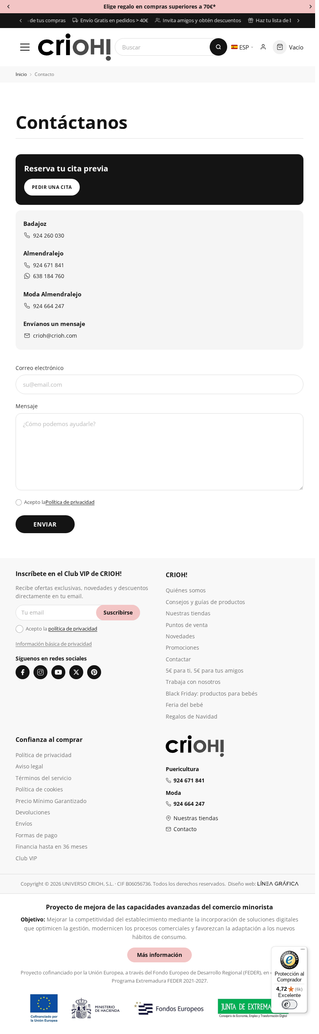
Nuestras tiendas (188, 613)
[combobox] (171, 47)
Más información (159, 954)
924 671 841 (48, 265)
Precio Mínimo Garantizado (51, 801)
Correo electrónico (39, 368)
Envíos (24, 823)
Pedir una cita (52, 187)
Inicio (21, 74)
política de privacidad (72, 628)
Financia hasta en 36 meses (52, 846)
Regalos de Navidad (191, 716)
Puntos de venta (187, 625)
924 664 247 (48, 306)
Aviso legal (29, 766)
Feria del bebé (184, 704)
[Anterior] (21, 20)
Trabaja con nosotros (193, 681)
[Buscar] (218, 47)
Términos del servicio (43, 778)
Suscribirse (118, 612)
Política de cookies (39, 789)
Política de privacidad (70, 502)
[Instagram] (40, 672)
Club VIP (26, 858)
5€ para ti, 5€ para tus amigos (205, 670)
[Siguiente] (298, 20)
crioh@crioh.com (55, 335)
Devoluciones (33, 812)
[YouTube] (58, 672)
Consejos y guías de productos (205, 602)
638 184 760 (48, 276)
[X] (76, 672)
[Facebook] (23, 672)
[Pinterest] (94, 672)
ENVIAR (45, 524)
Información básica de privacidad (54, 643)
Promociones (182, 647)
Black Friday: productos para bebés (212, 693)
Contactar (178, 659)
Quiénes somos (186, 590)
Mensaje (27, 406)
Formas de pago (36, 835)
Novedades (180, 636)
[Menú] (302, 951)
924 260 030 (48, 235)
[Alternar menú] (25, 47)
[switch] (289, 1004)
